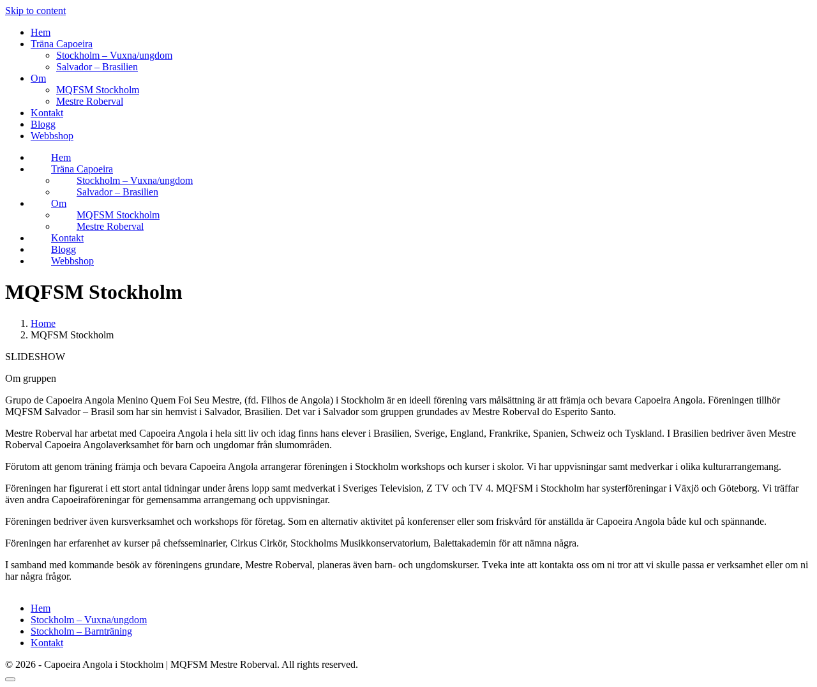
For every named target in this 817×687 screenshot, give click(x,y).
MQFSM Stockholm (97, 89)
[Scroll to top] (10, 679)
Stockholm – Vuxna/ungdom (114, 55)
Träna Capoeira (62, 43)
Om (38, 78)
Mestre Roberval (89, 101)
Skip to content (35, 10)
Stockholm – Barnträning (81, 631)
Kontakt (47, 112)
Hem (40, 32)
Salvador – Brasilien (97, 66)
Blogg (43, 124)
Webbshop (52, 135)
